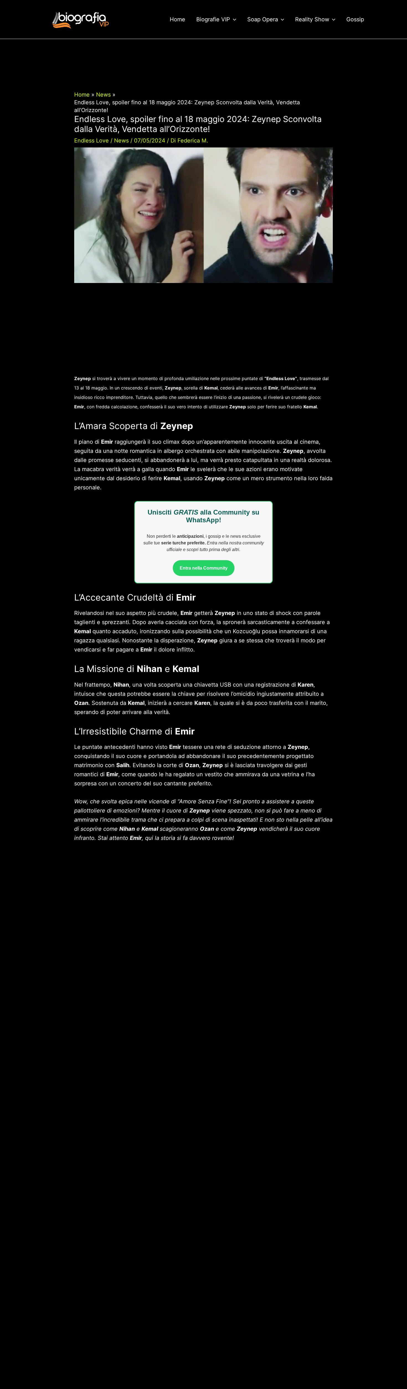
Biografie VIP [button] (213, 19)
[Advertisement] (203, 333)
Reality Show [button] (312, 19)
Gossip (355, 19)
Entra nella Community (204, 568)
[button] (233, 19)
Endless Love (91, 140)
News (121, 140)
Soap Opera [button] (262, 19)
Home (177, 19)
